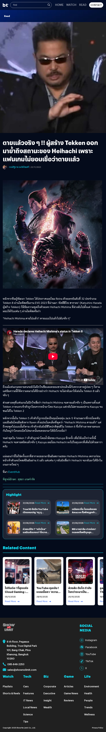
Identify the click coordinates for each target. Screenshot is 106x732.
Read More (40, 503)
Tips (25, 721)
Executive (49, 693)
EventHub (14, 472)
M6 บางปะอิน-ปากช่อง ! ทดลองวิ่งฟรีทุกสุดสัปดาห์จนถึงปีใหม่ (84, 532)
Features (28, 693)
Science (28, 714)
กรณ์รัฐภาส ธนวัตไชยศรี (19, 167)
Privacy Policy (97, 727)
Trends (88, 707)
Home (59, 5)
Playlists (8, 686)
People (88, 700)
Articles (68, 686)
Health (88, 693)
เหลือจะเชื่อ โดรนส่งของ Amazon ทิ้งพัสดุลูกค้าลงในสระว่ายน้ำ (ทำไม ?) (85, 512)
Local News (30, 707)
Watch (71, 5)
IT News (28, 700)
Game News (71, 693)
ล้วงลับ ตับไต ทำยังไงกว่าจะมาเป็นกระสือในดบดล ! (79, 592)
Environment (91, 686)
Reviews (69, 700)
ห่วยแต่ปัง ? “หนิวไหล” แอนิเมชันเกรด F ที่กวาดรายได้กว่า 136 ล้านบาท (35, 532)
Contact (96, 5)
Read (82, 5)
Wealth (47, 707)
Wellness (89, 714)
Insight (47, 700)
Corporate (49, 686)
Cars (26, 686)
